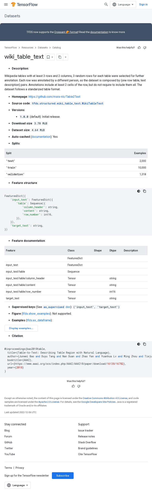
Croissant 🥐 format (66, 32)
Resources (27, 47)
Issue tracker (85, 430)
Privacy (20, 467)
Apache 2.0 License (48, 401)
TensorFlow (10, 47)
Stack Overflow (87, 442)
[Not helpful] (145, 47)
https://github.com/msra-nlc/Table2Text (54, 96)
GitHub (8, 442)
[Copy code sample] (145, 191)
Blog (7, 430)
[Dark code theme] (139, 191)
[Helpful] (139, 47)
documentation (99, 32)
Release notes (86, 436)
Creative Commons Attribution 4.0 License (105, 398)
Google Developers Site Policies (98, 401)
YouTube (9, 454)
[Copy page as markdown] (60, 57)
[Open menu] (6, 4)
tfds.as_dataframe (39, 320)
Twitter (8, 448)
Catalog (56, 47)
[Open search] (106, 4)
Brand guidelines (88, 448)
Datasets (12, 16)
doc (57, 307)
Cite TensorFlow (87, 454)
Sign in (143, 4)
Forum (8, 436)
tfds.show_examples (36, 313)
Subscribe (62, 475)
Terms (8, 467)
